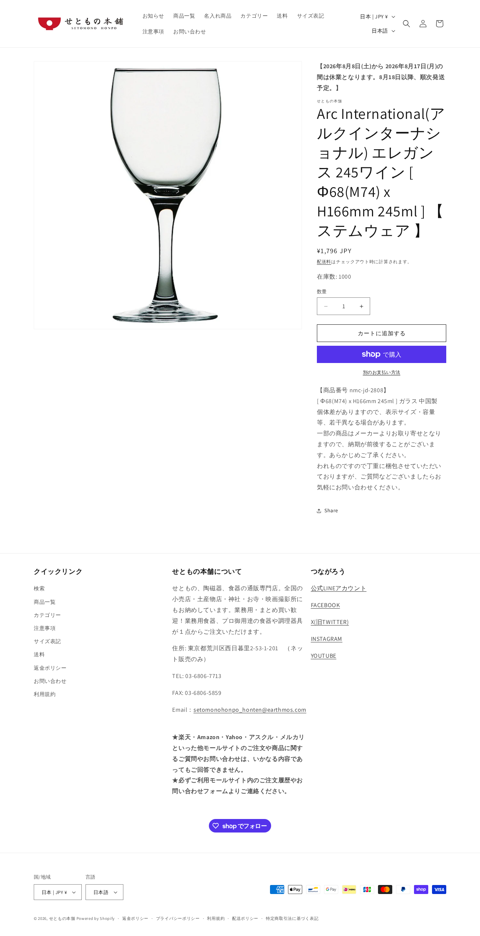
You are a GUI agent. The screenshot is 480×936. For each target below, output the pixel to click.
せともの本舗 (62, 918)
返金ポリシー (50, 667)
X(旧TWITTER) (330, 622)
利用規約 (45, 694)
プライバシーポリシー (178, 918)
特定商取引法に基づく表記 (292, 918)
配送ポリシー (245, 918)
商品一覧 (45, 601)
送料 (39, 654)
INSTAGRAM (326, 639)
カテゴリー (47, 615)
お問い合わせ (50, 681)
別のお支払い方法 (381, 372)
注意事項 (45, 628)
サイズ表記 (47, 641)
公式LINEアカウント (339, 588)
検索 (39, 588)
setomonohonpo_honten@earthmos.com (250, 710)
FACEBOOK (325, 605)
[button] (406, 23)
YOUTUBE (323, 656)
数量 (322, 291)
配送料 (324, 261)
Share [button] (331, 510)
